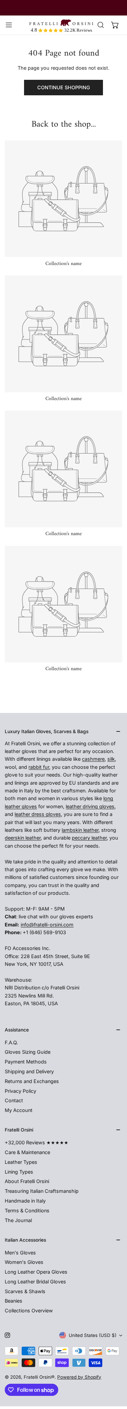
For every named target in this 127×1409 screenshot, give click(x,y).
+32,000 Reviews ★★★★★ (36, 1142)
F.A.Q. (11, 1042)
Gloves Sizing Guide (27, 1052)
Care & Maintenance (27, 1152)
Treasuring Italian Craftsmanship (42, 1191)
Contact (14, 1100)
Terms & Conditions (27, 1210)
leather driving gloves (90, 806)
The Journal (18, 1220)
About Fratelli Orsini (27, 1181)
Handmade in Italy (25, 1201)
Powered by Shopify (79, 1377)
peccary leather (89, 838)
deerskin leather (23, 838)
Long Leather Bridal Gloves (35, 1281)
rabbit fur (38, 767)
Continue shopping (63, 87)
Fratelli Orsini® (39, 1377)
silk (111, 759)
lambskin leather (80, 830)
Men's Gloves (20, 1252)
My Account (19, 1110)
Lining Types (19, 1172)
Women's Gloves (24, 1262)
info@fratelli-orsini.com (47, 924)
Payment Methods (26, 1061)
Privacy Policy (20, 1091)
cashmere (93, 759)
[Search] (100, 25)
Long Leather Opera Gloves (36, 1272)
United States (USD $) (93, 1335)
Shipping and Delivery (29, 1071)
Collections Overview (29, 1310)
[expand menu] (9, 25)
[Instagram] (7, 1335)
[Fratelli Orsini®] (61, 22)
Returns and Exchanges (32, 1081)
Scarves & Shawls (25, 1291)
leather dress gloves (38, 814)
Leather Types (21, 1162)
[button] (115, 25)
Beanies (13, 1301)
